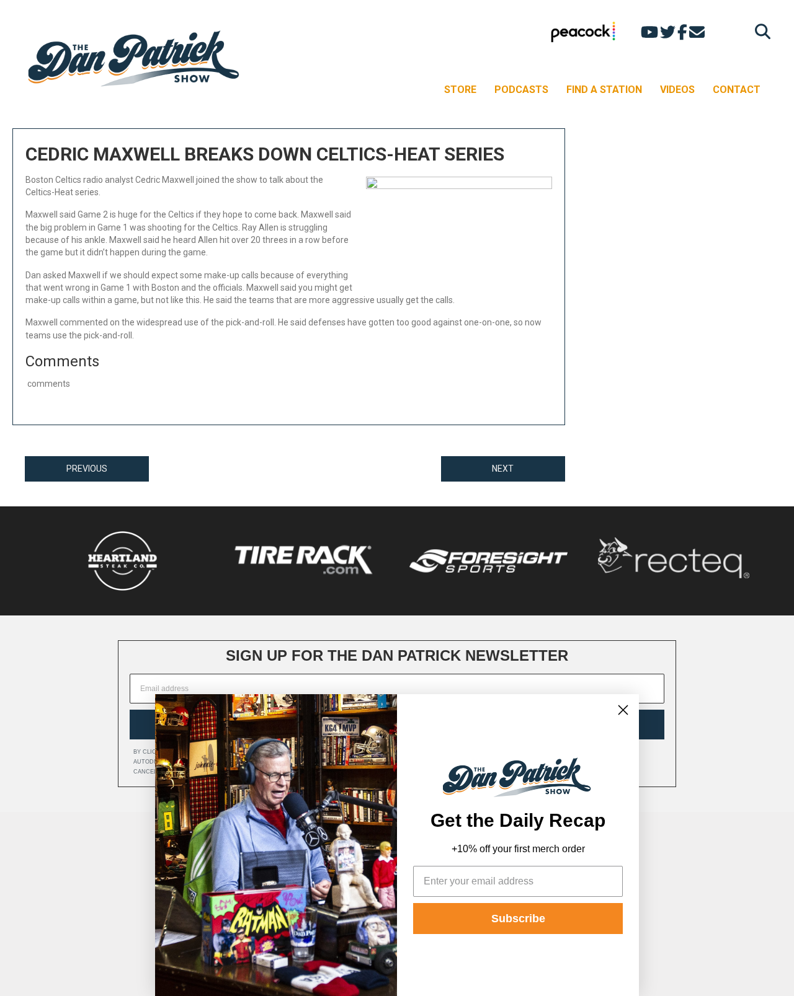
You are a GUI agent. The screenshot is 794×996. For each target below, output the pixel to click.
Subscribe (518, 918)
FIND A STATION (604, 89)
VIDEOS (677, 89)
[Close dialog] (623, 710)
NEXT (503, 469)
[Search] (759, 31)
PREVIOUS (86, 469)
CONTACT (737, 89)
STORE (460, 89)
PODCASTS (521, 89)
